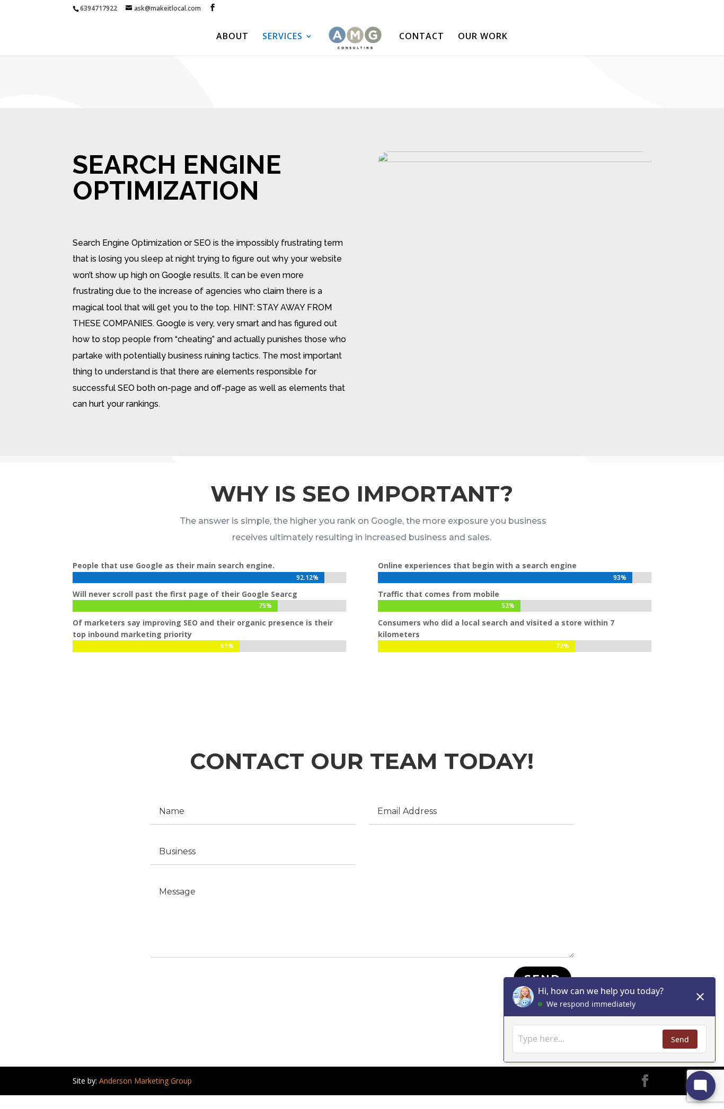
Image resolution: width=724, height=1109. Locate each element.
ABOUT (232, 37)
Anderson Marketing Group (145, 1081)
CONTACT (421, 37)
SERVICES (282, 37)
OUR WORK (483, 37)
